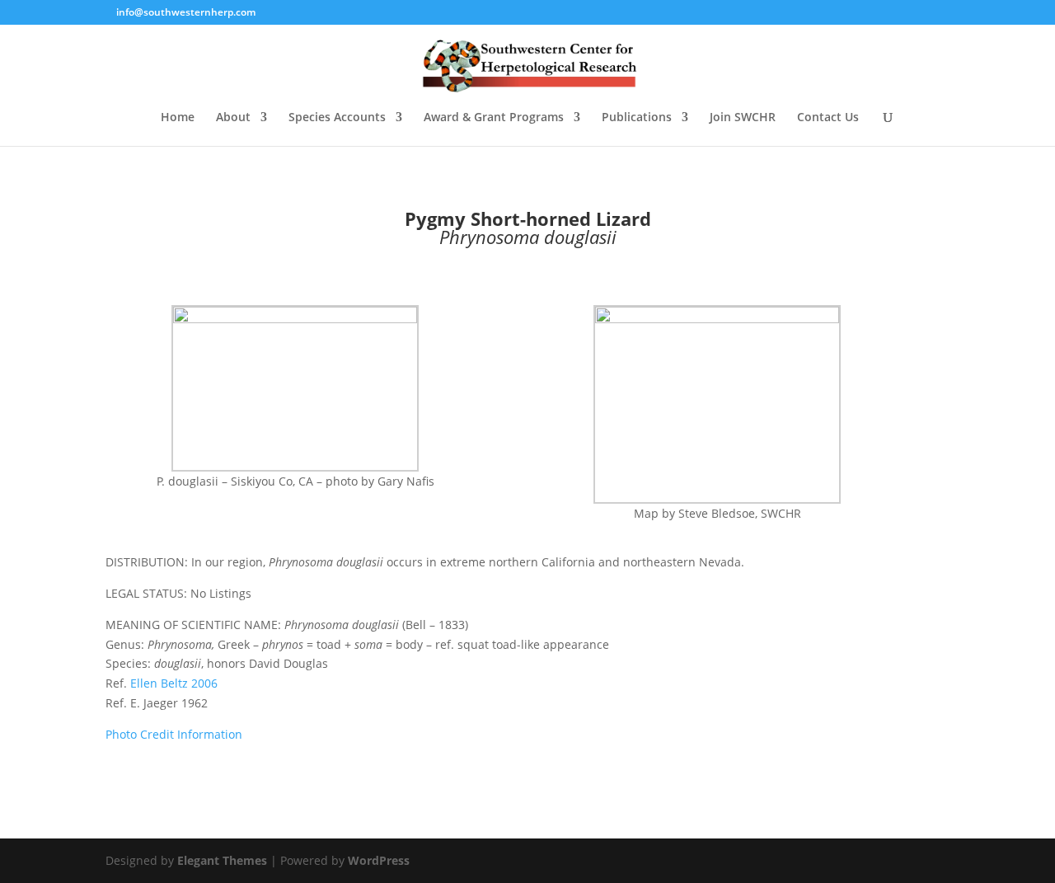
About (233, 117)
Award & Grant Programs (494, 117)
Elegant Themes (222, 860)
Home (178, 117)
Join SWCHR (743, 117)
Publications (637, 117)
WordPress (379, 860)
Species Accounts (337, 117)
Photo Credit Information (174, 734)
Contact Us (828, 117)
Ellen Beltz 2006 (174, 683)
